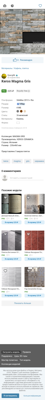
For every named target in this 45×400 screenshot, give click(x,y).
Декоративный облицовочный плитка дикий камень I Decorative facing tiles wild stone (11, 216)
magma (17, 161)
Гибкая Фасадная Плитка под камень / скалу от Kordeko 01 (11, 289)
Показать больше (22, 303)
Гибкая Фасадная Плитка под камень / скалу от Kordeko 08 (34, 252)
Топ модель (25, 360)
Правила (27, 352)
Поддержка (7, 356)
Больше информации (32, 396)
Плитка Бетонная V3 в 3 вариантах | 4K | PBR (11, 252)
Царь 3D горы (20, 356)
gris (27, 161)
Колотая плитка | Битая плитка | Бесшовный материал (34, 216)
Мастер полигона (10, 360)
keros (6, 161)
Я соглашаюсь (10, 395)
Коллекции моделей (11, 364)
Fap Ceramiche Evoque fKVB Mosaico (34, 289)
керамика (39, 161)
